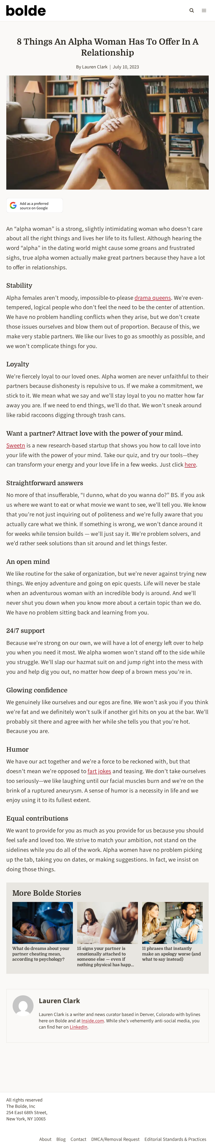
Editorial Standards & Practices (175, 1139)
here (190, 464)
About (45, 1139)
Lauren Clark (95, 66)
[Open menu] (204, 10)
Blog (61, 1139)
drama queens (153, 297)
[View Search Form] (191, 10)
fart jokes (99, 771)
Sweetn (15, 445)
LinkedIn (78, 1027)
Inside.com (93, 1020)
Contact (78, 1139)
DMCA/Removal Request (115, 1139)
